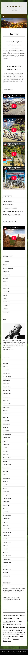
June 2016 (5, 471)
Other (4, 298)
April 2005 (5, 552)
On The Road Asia (14, 6)
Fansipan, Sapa (6, 208)
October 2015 (6, 478)
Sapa (22, 636)
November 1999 (7, 562)
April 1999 (5, 566)
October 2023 (6, 397)
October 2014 (6, 501)
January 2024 (6, 390)
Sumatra (10, 639)
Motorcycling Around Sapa (9, 211)
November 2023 (7, 393)
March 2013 (6, 525)
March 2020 (6, 420)
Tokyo (20, 639)
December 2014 (7, 498)
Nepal (4, 295)
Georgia (5, 271)
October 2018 (6, 437)
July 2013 (5, 522)
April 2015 (5, 488)
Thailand (5, 305)
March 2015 (6, 491)
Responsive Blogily (10, 653)
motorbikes (13, 632)
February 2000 (6, 559)
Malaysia (5, 288)
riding (19, 636)
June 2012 (5, 539)
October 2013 (6, 518)
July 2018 (5, 441)
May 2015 (5, 485)
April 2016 (5, 474)
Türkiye (5, 308)
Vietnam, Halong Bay (14, 66)
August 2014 (6, 505)
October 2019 (6, 424)
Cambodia (5, 261)
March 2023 (6, 400)
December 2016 (7, 464)
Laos (4, 285)
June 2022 (5, 410)
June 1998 (5, 572)
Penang (20, 634)
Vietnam (5, 312)
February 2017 (6, 457)
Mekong (8, 632)
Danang (15, 621)
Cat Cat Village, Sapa (8, 214)
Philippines (5, 302)
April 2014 (5, 508)
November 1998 (7, 569)
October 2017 (6, 444)
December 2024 (7, 387)
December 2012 (7, 532)
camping (7, 621)
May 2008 (5, 549)
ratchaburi (15, 636)
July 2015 (5, 481)
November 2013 (7, 515)
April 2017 (5, 451)
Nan (14, 634)
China (4, 264)
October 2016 (6, 468)
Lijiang (4, 632)
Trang (23, 639)
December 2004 (7, 555)
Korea (4, 281)
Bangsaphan (17, 615)
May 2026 (5, 363)
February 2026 (6, 373)
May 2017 (5, 447)
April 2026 (5, 366)
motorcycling (21, 632)
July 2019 (5, 427)
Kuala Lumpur (8, 630)
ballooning (10, 615)
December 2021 (7, 414)
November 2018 (7, 434)
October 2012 (6, 535)
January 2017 (6, 461)
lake (18, 630)
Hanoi (17, 624)
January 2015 (6, 495)
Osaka (16, 634)
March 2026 (6, 370)
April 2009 (5, 545)
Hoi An (20, 624)
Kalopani (10, 627)
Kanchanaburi (16, 627)
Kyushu (14, 630)
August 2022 (6, 407)
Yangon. (9, 641)
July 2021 (5, 417)
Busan (23, 615)
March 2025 (6, 383)
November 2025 (7, 376)
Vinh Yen (5, 204)
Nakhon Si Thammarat (8, 634)
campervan (14, 618)
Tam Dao (5, 201)
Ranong (11, 636)
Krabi (4, 630)
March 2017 (6, 454)
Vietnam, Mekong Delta (14, 42)
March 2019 (6, 430)
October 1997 (6, 576)
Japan (4, 278)
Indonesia (5, 275)
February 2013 (6, 528)
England (4, 624)
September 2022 (7, 403)
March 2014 (6, 512)
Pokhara (7, 636)
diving (20, 621)
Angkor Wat (5, 615)
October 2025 (6, 380)
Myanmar (5, 291)
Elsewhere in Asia (7, 268)
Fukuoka (8, 624)
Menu (23, 16)
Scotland (5, 639)
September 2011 (7, 542)
